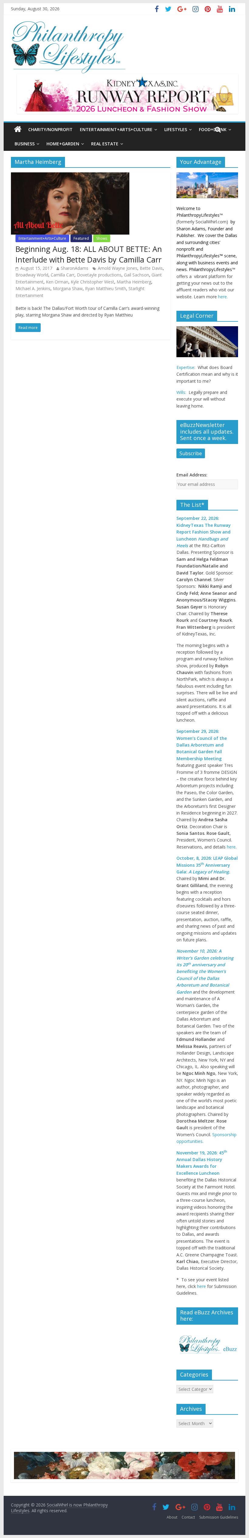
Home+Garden (62, 144)
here (231, 847)
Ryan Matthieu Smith (105, 288)
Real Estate (104, 144)
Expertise (185, 367)
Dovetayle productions (99, 275)
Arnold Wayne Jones (117, 268)
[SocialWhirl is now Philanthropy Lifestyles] (68, 24)
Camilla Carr (62, 275)
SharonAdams (74, 268)
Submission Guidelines (218, 1517)
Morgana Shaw (68, 288)
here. (223, 297)
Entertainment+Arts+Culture (116, 129)
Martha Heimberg (134, 282)
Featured (81, 238)
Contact (188, 1517)
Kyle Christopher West (92, 282)
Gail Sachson (136, 275)
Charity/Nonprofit (50, 129)
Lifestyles (175, 129)
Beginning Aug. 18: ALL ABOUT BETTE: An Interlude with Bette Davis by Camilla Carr (88, 254)
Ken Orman (57, 282)
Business (25, 144)
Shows (101, 238)
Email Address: (191, 475)
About (172, 1517)
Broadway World (31, 275)
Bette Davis (151, 268)
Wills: (181, 392)
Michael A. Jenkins (32, 288)
